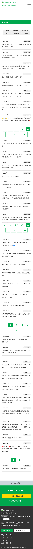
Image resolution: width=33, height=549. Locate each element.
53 (25, 134)
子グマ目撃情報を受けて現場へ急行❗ (13, 77)
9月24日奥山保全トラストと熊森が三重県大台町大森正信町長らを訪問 (16, 45)
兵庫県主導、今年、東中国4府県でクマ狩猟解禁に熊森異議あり (16, 207)
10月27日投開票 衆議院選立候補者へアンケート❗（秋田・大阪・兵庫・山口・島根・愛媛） (16, 67)
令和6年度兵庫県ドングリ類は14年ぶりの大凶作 (16, 85)
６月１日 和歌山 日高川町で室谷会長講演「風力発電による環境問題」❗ (16, 255)
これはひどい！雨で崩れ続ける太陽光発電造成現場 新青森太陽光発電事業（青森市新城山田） (16, 218)
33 (13, 230)
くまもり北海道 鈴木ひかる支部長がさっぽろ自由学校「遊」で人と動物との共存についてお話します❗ (16, 107)
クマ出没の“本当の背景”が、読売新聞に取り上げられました (16, 340)
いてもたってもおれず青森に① (11, 176)
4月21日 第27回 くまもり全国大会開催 (13, 305)
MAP (6, 519)
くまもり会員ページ (21, 530)
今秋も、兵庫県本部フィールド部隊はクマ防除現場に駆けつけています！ (16, 56)
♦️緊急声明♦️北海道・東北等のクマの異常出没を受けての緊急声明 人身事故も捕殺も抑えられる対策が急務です (16, 448)
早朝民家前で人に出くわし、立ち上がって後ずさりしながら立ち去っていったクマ (16, 95)
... (11, 129)
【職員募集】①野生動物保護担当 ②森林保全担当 (16, 469)
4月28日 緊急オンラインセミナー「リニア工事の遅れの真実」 (16, 285)
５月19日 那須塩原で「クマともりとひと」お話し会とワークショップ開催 (16, 315)
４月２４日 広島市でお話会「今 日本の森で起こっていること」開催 (16, 296)
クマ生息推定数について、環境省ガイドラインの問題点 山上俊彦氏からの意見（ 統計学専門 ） (16, 366)
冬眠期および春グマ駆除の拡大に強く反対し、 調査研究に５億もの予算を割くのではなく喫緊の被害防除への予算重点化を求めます (16, 426)
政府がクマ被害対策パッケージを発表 (13, 438)
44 (25, 230)
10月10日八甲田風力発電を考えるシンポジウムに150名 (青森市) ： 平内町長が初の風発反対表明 (16, 197)
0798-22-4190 (9, 522)
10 (28, 129)
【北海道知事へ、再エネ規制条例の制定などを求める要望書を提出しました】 (16, 388)
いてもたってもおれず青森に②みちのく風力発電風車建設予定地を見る (16, 166)
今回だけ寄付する (15, 501)
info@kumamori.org (13, 525)
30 (22, 224)
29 (16, 224)
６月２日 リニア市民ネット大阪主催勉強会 (14, 264)
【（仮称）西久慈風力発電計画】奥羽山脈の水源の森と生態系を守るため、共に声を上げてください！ (16, 413)
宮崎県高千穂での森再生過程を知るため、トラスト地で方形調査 (16, 186)
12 (13, 134)
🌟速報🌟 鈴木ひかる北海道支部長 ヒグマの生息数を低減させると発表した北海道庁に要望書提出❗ (16, 119)
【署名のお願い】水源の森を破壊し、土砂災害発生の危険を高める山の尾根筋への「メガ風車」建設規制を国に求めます (16, 400)
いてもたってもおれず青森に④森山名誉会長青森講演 (16, 145)
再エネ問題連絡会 (7, 530)
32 (8, 230)
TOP (4, 9)
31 (28, 224)
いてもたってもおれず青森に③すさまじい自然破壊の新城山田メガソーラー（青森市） (16, 155)
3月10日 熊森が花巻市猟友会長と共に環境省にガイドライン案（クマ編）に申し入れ (16, 377)
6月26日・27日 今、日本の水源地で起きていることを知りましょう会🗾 (16, 244)
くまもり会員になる (16, 496)
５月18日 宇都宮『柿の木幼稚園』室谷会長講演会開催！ (16, 274)
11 (8, 134)
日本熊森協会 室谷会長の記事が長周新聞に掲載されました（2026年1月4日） (16, 351)
